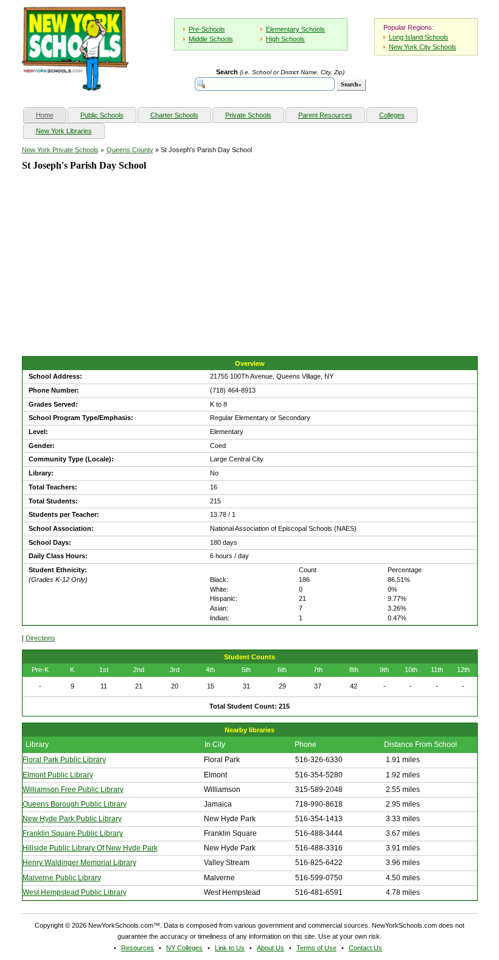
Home (51, 115)
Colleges (392, 115)
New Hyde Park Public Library (72, 819)
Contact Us (365, 947)
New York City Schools (422, 47)
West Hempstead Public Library (75, 892)
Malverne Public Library (62, 878)
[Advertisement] (113, 274)
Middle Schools (211, 39)
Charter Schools (174, 115)
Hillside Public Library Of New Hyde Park (90, 848)
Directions (40, 638)
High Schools (285, 39)
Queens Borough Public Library (75, 804)
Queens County (129, 149)
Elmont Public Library (58, 775)
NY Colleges (184, 947)
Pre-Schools (207, 29)
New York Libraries (64, 131)
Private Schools (248, 115)
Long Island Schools (418, 37)
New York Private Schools (60, 149)
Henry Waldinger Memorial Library (79, 862)
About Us (270, 947)
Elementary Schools (295, 29)
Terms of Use (316, 947)
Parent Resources (325, 115)
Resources (137, 947)
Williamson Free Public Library (73, 789)
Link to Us (230, 947)
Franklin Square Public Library (73, 833)
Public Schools (102, 115)
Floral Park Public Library (64, 759)
